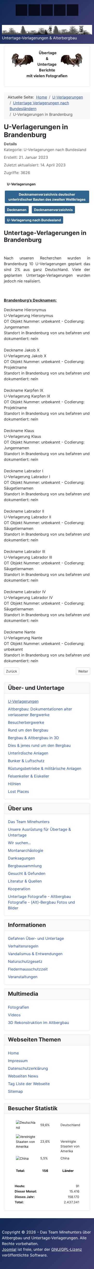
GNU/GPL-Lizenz (66, 1249)
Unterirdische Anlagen (28, 753)
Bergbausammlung (25, 865)
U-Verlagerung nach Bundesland (34, 220)
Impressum (18, 1060)
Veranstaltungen (22, 976)
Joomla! (9, 1249)
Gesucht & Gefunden (26, 873)
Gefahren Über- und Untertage (36, 938)
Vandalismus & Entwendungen (35, 953)
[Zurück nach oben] (88, 1263)
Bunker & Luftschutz (26, 760)
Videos (14, 1014)
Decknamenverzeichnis (53, 210)
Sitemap (15, 1091)
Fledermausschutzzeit (28, 969)
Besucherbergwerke (26, 722)
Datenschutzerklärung (28, 1068)
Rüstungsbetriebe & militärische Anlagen (44, 768)
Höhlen (14, 783)
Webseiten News (23, 1076)
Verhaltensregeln (23, 946)
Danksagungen (21, 858)
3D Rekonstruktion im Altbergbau (38, 1022)
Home (13, 1053)
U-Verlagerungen (21, 184)
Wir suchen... (19, 842)
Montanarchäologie (25, 850)
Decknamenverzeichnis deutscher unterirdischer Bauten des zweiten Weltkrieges (47, 196)
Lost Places (18, 791)
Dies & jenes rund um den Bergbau (39, 745)
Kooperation (19, 888)
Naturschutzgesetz (25, 961)
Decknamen (17, 210)
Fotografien (18, 1007)
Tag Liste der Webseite (29, 1083)
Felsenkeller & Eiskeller (28, 776)
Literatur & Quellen (25, 881)
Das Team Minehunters (28, 821)
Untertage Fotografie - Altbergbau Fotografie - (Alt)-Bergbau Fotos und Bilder (41, 902)
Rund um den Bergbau (28, 730)
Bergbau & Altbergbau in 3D (33, 737)
